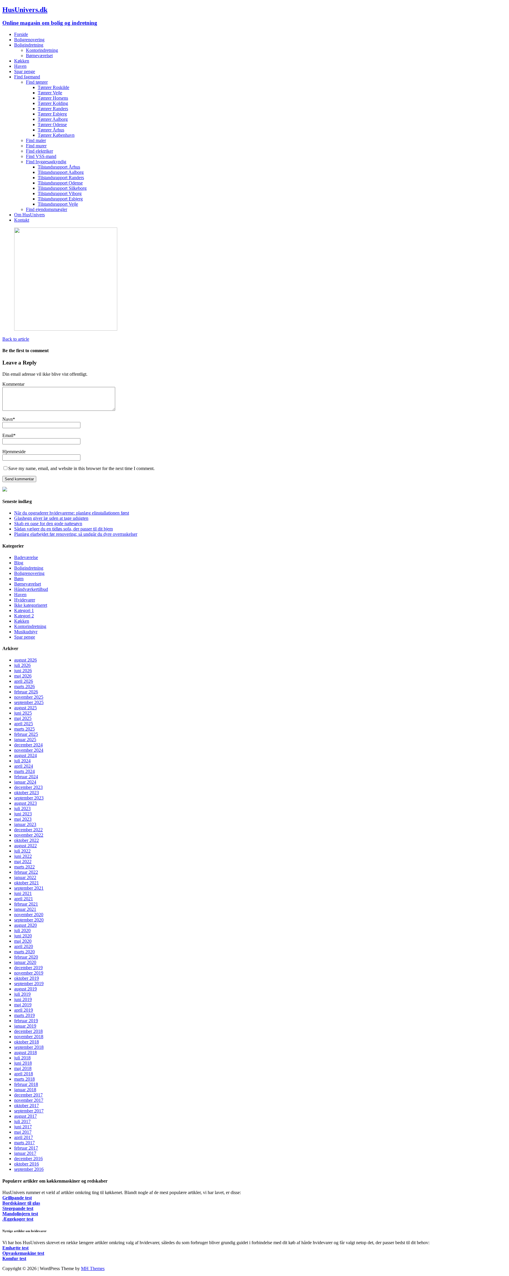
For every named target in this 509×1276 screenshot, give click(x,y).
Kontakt (21, 219)
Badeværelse (26, 557)
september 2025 (29, 702)
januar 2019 (25, 1025)
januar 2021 (25, 909)
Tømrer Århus (51, 129)
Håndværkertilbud (31, 589)
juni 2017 (23, 1126)
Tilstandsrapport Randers (61, 177)
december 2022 (28, 829)
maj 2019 (23, 1004)
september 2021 (29, 888)
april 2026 (23, 681)
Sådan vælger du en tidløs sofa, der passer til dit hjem (63, 528)
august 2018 (25, 1052)
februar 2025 (26, 734)
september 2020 (29, 919)
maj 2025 (23, 718)
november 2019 (28, 972)
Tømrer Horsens (53, 97)
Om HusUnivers (29, 214)
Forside (21, 34)
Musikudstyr (25, 631)
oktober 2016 (26, 1163)
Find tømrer (37, 82)
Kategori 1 (24, 610)
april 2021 (23, 898)
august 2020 (25, 925)
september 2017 (29, 1110)
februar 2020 (26, 957)
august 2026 (25, 659)
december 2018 (28, 1031)
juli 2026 (22, 665)
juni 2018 (23, 1063)
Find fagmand (27, 76)
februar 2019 (26, 1020)
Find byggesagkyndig (46, 161)
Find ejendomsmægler (46, 209)
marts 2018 (24, 1079)
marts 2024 (24, 771)
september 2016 (29, 1169)
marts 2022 (24, 866)
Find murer (36, 145)
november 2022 (28, 835)
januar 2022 (25, 877)
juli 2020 (22, 930)
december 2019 (28, 967)
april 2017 (23, 1137)
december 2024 (28, 744)
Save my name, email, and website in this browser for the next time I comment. (81, 468)
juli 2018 (22, 1057)
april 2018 (23, 1073)
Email (7, 435)
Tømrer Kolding (53, 103)
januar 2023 (25, 824)
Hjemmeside (14, 451)
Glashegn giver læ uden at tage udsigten (51, 518)
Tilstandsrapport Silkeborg (62, 188)
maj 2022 (23, 861)
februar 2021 (26, 903)
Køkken (21, 60)
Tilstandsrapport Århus (59, 166)
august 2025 (25, 707)
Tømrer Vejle (50, 92)
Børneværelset (39, 55)
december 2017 (28, 1094)
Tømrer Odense (52, 124)
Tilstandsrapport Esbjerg (60, 198)
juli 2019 (22, 994)
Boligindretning (28, 44)
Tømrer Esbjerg (52, 113)
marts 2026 (24, 686)
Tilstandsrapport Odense (60, 182)
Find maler (36, 140)
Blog (18, 562)
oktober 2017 (26, 1105)
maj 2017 (23, 1132)
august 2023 (25, 803)
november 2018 (28, 1036)
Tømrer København (56, 135)
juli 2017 (22, 1121)
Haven (20, 66)
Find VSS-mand (41, 156)
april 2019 (23, 1010)
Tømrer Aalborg (53, 119)
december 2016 (28, 1158)
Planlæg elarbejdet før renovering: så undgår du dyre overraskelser (75, 534)
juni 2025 (23, 713)
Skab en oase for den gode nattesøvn (48, 523)
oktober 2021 (26, 882)
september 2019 (29, 983)
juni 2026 (23, 670)
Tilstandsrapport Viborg (60, 193)
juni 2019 (23, 999)
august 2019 (25, 988)
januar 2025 (25, 739)
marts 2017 (24, 1142)
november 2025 (28, 697)
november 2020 (28, 914)
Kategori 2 (24, 615)
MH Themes (93, 1268)
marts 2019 (24, 1015)
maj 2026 (23, 675)
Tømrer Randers (53, 108)
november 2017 (28, 1100)
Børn (19, 578)
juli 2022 (22, 850)
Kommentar (13, 384)
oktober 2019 (26, 978)
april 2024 (23, 766)
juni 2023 (23, 813)
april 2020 (23, 946)
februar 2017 (26, 1147)
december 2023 (28, 787)
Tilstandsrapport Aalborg (61, 172)
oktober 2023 (26, 792)
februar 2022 (26, 872)
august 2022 (25, 845)
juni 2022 (23, 856)
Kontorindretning (42, 50)
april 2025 (23, 723)
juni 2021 (23, 893)
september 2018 (29, 1047)
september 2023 (29, 797)
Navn (7, 419)
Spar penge (24, 71)
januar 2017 (25, 1153)
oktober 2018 (26, 1041)
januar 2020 (25, 962)
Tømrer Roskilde (53, 87)
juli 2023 (22, 808)
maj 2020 (23, 941)
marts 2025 (24, 728)
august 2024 (25, 755)
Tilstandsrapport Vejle (58, 204)
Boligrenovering (29, 39)
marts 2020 (24, 951)
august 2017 (25, 1116)
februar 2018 (26, 1084)
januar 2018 (25, 1089)
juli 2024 (22, 760)
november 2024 (28, 750)
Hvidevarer (24, 599)
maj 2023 (23, 819)
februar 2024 (26, 776)
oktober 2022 (26, 840)
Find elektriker (39, 151)
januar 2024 (25, 781)
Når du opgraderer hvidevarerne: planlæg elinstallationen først (71, 512)
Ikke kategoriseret (30, 605)
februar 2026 (26, 691)
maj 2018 (23, 1068)
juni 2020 (23, 935)
